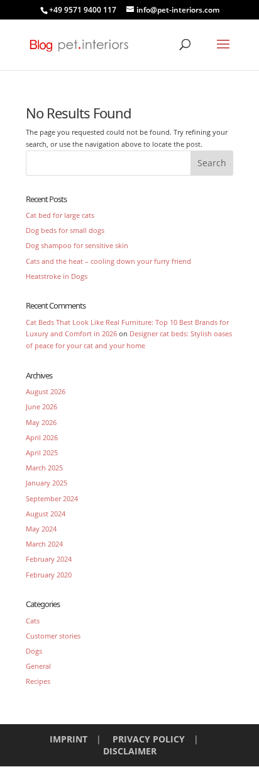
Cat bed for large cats (60, 215)
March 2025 (44, 467)
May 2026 (41, 422)
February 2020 (49, 574)
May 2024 (41, 528)
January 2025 (46, 482)
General (38, 666)
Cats (33, 620)
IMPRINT (68, 739)
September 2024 (52, 498)
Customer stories (53, 635)
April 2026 (42, 437)
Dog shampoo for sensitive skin (77, 245)
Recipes (38, 681)
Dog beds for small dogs (65, 230)
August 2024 (45, 513)
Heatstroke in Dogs (56, 276)
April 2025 (42, 452)
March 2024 (44, 543)
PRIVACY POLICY (149, 739)
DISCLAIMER (130, 751)
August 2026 (45, 391)
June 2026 (41, 406)
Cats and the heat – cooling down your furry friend (108, 261)
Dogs (34, 651)
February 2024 (49, 559)
